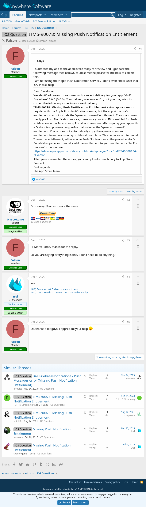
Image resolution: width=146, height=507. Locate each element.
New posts (35, 15)
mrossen (18, 437)
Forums (17, 15)
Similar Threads (47, 41)
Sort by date (116, 191)
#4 (128, 277)
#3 (128, 240)
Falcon (11, 40)
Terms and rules (93, 482)
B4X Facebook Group (44, 21)
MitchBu (17, 421)
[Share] (135, 48)
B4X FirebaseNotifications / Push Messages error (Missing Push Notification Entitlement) (47, 380)
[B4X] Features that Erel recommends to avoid (55, 289)
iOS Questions (47, 388)
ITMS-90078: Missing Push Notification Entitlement (42, 398)
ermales (17, 388)
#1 (140, 48)
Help (125, 482)
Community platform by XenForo (73, 488)
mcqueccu (129, 415)
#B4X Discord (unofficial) (15, 21)
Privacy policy (112, 482)
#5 (128, 322)
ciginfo (17, 453)
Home (134, 482)
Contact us (75, 482)
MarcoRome (15, 219)
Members (57, 15)
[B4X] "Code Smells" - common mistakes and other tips (59, 292)
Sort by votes (134, 191)
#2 (128, 199)
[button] (45, 14)
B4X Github (65, 21)
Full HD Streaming (23, 404)
